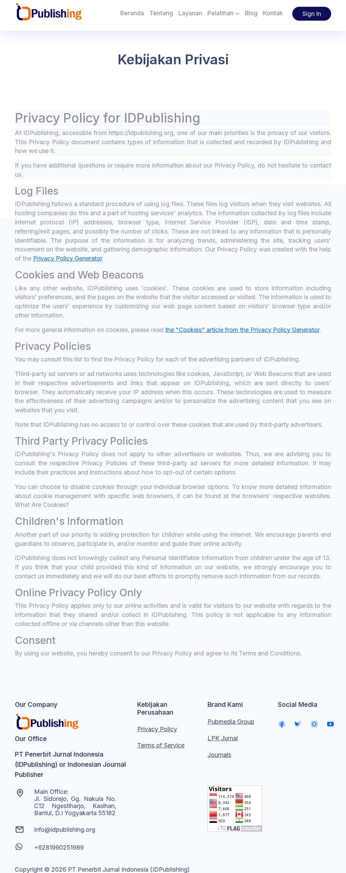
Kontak (273, 13)
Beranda (132, 13)
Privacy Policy (157, 729)
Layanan (190, 13)
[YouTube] (330, 723)
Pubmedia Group (230, 721)
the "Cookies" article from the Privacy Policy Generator (242, 329)
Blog (251, 13)
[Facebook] (282, 723)
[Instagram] (314, 723)
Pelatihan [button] (221, 13)
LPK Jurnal (222, 738)
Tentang (161, 13)
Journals (219, 754)
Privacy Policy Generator (67, 258)
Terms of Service (160, 745)
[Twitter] (298, 723)
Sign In (311, 13)
